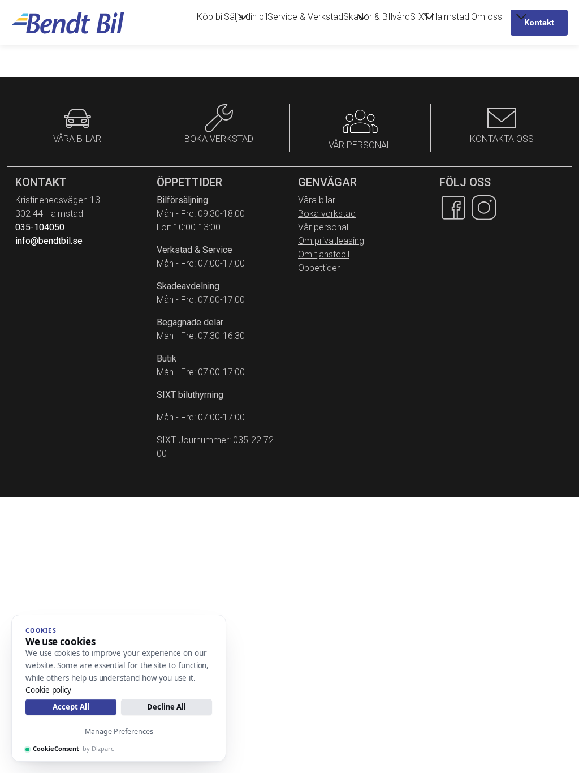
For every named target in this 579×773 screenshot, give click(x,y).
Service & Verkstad (305, 16)
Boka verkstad (327, 213)
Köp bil (210, 16)
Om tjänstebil (323, 254)
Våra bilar (316, 200)
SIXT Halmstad (439, 16)
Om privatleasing (331, 240)
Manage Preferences (119, 731)
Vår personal (323, 227)
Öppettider (319, 268)
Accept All (71, 707)
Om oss (486, 16)
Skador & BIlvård (376, 16)
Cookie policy (48, 690)
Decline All (166, 707)
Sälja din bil (245, 16)
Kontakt (539, 23)
